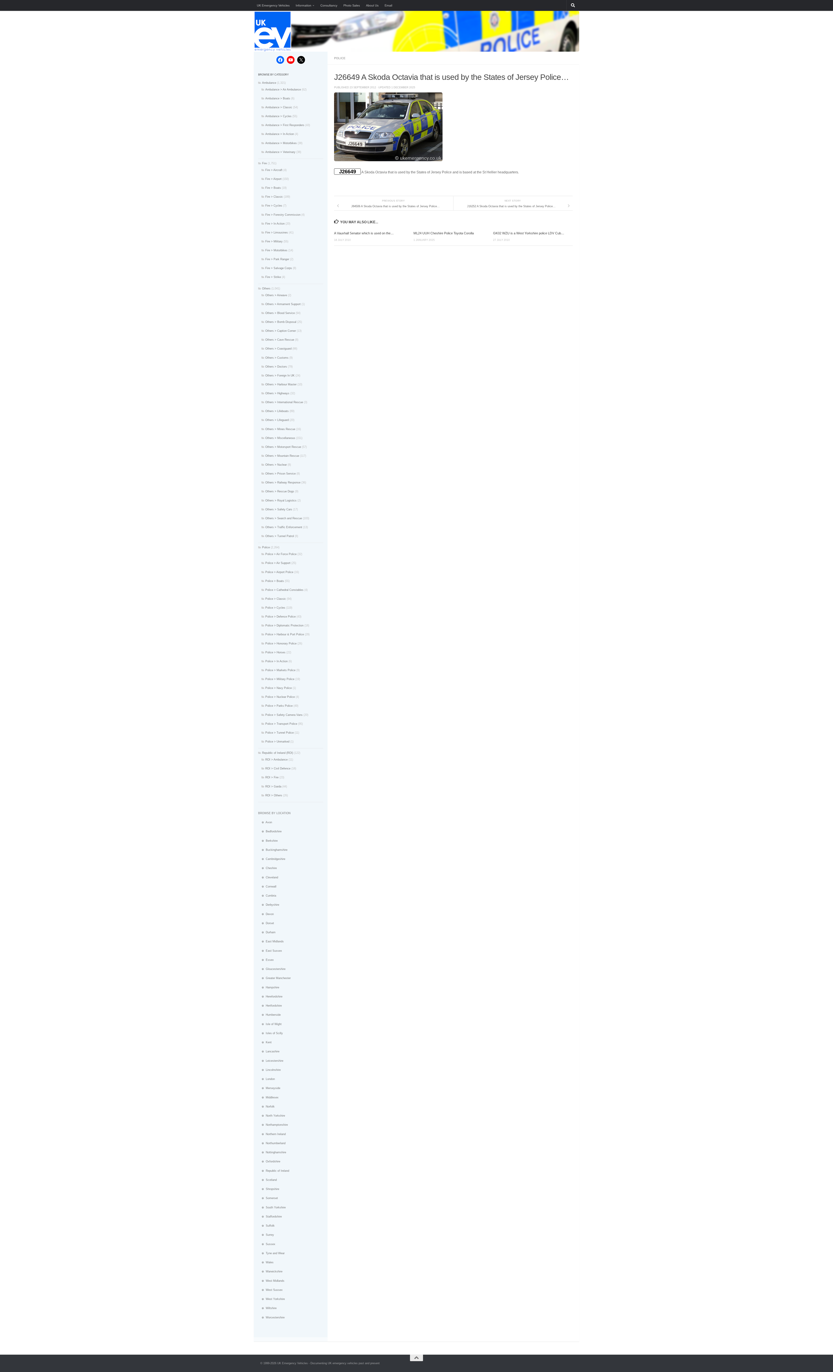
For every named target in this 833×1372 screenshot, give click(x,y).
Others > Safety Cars (278, 509)
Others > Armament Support (283, 304)
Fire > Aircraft (273, 170)
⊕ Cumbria (267, 895)
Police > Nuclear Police (280, 696)
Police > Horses (275, 652)
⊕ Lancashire (268, 1051)
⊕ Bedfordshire (270, 831)
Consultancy (328, 5)
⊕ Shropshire (268, 1189)
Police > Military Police (279, 679)
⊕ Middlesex (268, 1097)
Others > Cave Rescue (279, 339)
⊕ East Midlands (271, 941)
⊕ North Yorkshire (271, 1115)
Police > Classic (275, 598)
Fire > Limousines (276, 232)
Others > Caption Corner (280, 330)
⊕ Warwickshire (270, 1271)
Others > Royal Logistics (281, 500)
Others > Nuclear (276, 464)
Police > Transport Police (281, 723)
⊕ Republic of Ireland (273, 1170)
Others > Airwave (276, 295)
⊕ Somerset (268, 1198)
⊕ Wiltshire (267, 1308)
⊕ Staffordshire (270, 1216)
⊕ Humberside (269, 1014)
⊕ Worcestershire (271, 1317)
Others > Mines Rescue (280, 429)
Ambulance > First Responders (284, 125)
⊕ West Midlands (271, 1280)
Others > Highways (277, 393)
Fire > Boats (273, 187)
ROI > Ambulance (276, 759)
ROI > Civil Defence (277, 768)
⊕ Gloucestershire (271, 969)
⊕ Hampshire (268, 987)
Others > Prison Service (280, 473)
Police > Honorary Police (281, 643)
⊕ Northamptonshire (273, 1124)
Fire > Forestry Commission (282, 214)
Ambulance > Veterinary (280, 152)
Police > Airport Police (279, 572)
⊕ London (266, 1079)
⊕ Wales (266, 1262)
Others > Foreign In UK (280, 375)
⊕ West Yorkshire (271, 1299)
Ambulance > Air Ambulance (283, 89)
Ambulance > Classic (278, 107)
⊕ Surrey (266, 1234)
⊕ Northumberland (271, 1143)
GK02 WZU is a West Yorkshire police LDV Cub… (528, 233)
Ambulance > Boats (277, 98)
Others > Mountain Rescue (282, 455)
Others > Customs (277, 357)
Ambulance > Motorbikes (281, 143)
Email (388, 5)
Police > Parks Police (279, 705)
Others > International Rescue (284, 402)
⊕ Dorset (266, 923)
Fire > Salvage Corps (278, 268)
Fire (264, 163)
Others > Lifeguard (277, 420)
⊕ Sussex (266, 1244)
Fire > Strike (273, 277)
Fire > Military (274, 241)
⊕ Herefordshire (270, 996)
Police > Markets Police (280, 670)
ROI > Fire (272, 777)
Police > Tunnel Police (279, 732)
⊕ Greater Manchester (274, 978)
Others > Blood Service (280, 313)
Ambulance (269, 82)
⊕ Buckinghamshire (272, 849)
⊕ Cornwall (267, 886)
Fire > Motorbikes (276, 250)
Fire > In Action (275, 223)
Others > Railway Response (282, 482)
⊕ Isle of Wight (270, 1024)
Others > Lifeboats (277, 411)
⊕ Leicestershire (270, 1060)
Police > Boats (274, 581)
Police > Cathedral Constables (284, 590)
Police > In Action (276, 661)
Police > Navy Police (278, 688)
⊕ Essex (266, 959)
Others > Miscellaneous (280, 438)
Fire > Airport (273, 179)
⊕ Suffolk (266, 1225)
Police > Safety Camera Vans (284, 714)
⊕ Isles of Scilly (270, 1033)
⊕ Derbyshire (268, 904)
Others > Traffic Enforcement (283, 527)
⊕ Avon (265, 822)
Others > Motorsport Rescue (283, 447)
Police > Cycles (275, 607)
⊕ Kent (265, 1042)
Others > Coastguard (278, 348)
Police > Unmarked (277, 741)
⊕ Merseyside (269, 1088)
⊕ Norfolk (266, 1106)
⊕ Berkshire (268, 840)
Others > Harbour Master (281, 384)
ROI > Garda (273, 786)
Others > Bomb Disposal (280, 322)
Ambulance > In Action (279, 134)
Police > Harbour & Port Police (284, 634)
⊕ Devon (266, 914)
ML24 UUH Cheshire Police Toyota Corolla (443, 233)
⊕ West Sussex (270, 1289)
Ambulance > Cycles (278, 116)
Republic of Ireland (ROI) (277, 752)
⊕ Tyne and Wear (271, 1253)
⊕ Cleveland (268, 877)
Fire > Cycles (273, 205)
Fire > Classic (274, 196)
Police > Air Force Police (281, 554)
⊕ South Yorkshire (272, 1207)
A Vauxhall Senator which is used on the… (364, 233)
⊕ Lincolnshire (269, 1069)
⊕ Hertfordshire (270, 1005)
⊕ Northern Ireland (272, 1134)
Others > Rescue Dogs (279, 491)
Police (339, 58)
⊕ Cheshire (267, 868)
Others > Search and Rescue (283, 518)
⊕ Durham (266, 932)
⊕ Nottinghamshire (272, 1152)
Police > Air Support (277, 563)
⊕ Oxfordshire (269, 1161)
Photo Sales (351, 5)
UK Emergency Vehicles (273, 5)
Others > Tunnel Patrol (279, 536)
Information (303, 5)
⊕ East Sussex (270, 950)
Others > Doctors (276, 366)
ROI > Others (273, 795)
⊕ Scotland (267, 1179)
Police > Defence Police (280, 616)
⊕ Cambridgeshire (271, 859)
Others (266, 288)
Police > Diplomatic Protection (284, 625)
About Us (372, 5)
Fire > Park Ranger (277, 259)
